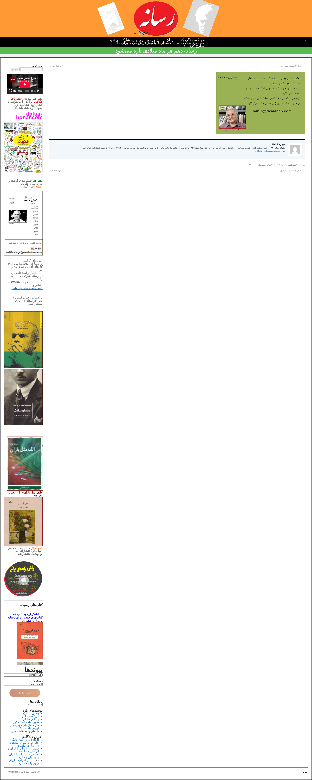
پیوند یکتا (262, 164)
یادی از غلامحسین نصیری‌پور (292, 66)
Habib (35, 739)
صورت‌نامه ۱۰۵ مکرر (26, 722)
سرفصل (291, 164)
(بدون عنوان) (31, 713)
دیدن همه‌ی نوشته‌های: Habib (269, 151)
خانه (306, 40)
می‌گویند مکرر (30, 716)
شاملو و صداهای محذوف (24, 731)
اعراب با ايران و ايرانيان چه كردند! (23, 750)
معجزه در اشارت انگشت (24, 744)
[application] (25, 84)
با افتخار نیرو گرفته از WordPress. (22, 772)
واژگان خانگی (30, 719)
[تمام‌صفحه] (10, 91)
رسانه (305, 772)
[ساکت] (15, 91)
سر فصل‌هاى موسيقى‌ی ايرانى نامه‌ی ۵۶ (24, 727)
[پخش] (38, 91)
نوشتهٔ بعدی (55, 66)
